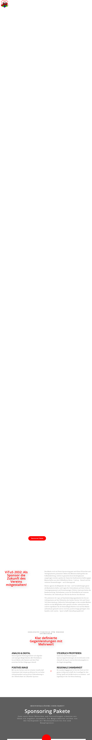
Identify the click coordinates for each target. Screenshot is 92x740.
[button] (81, 4)
